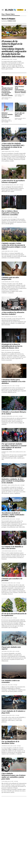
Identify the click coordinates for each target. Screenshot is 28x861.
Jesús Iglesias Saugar (6, 120)
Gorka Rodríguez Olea (6, 316)
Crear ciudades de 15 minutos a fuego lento (13, 712)
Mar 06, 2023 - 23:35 (17, 551)
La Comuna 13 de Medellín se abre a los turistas (12, 547)
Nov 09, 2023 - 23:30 (17, 316)
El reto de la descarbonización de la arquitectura (14, 614)
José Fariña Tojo (5, 651)
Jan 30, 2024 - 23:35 (18, 184)
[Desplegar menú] (3, 10)
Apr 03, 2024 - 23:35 (20, 119)
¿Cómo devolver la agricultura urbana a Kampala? (13, 181)
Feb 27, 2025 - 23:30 (12, 59)
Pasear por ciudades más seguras (11, 648)
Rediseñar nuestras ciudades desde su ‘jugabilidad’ (7, 115)
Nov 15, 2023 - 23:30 (14, 281)
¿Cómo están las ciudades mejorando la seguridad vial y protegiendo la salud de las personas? (13, 146)
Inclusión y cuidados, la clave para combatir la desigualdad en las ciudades (13, 481)
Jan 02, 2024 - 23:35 (12, 217)
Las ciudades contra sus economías (11, 681)
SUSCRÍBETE (20, 9)
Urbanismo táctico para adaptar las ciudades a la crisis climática (13, 381)
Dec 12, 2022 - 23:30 (13, 781)
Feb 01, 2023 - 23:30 (14, 651)
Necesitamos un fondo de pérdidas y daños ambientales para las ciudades (13, 514)
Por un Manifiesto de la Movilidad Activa (10, 742)
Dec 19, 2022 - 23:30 (14, 715)
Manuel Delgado (18, 118)
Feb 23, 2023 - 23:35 (15, 582)
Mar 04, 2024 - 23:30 (14, 151)
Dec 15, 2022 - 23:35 (16, 745)
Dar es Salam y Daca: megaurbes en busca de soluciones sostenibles (10, 213)
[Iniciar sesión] (25, 10)
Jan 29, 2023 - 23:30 (12, 684)
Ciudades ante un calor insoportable (10, 278)
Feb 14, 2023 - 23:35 (12, 617)
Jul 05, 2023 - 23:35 (17, 416)
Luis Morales (4, 745)
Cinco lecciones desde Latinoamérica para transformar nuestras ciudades (20, 89)
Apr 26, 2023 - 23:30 (19, 485)
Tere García (4, 59)
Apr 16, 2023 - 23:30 (15, 519)
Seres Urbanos (8, 19)
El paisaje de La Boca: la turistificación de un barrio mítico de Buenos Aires (12, 346)
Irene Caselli (4, 119)
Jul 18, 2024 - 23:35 (19, 95)
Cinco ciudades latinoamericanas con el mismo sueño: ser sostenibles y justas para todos (14, 776)
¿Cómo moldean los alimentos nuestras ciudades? (13, 313)
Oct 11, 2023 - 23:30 (14, 385)
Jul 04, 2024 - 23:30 (7, 122)
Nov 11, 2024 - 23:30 (7, 98)
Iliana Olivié (4, 684)
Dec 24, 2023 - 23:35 (13, 251)
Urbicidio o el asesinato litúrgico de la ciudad (14, 413)
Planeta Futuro (10, 14)
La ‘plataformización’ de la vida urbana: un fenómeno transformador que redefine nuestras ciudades (7, 91)
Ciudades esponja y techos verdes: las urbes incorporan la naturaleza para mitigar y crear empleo (14, 246)
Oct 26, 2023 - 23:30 (14, 350)
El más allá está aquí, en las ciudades (19, 115)
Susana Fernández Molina (7, 184)
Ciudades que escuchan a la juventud (12, 579)
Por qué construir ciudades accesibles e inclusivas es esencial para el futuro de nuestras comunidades (14, 446)
